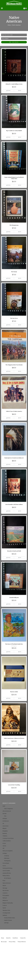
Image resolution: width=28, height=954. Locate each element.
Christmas (6, 855)
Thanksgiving (7, 860)
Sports (4, 907)
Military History (6, 875)
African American (7, 811)
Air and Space (7, 878)
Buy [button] (20, 90)
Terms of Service (22, 941)
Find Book (14, 42)
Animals (4, 813)
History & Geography (8, 850)
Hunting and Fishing (7, 868)
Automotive (5, 826)
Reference (5, 900)
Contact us (22, 938)
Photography (6, 895)
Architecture (6, 821)
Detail (9, 90)
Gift (3, 848)
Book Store (15, 938)
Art (3, 823)
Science (5, 905)
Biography (5, 831)
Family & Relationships (9, 917)
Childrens (5, 835)
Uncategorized (6, 912)
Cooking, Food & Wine (8, 838)
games (4, 845)
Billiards (4, 828)
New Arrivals (6, 890)
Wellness (5, 915)
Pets (5, 816)
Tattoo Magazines (8, 808)
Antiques (5, 818)
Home (9, 25)
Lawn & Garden (6, 870)
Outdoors (5, 893)
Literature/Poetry (7, 873)
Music (4, 880)
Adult (4, 806)
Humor (4, 865)
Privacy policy (12, 941)
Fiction (4, 843)
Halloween (6, 858)
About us (8, 938)
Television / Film (6, 910)
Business (5, 833)
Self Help (6, 922)
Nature (4, 885)
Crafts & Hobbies (7, 840)
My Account (4, 941)
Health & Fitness (8, 920)
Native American (7, 883)
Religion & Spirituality (8, 902)
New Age (5, 888)
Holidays (5, 853)
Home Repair (6, 863)
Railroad (5, 897)
